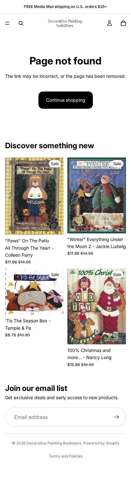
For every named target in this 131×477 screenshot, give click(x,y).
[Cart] (123, 23)
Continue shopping (65, 100)
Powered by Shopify (101, 443)
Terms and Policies (66, 456)
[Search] (21, 23)
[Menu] (7, 23)
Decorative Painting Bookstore (53, 443)
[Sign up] (116, 417)
